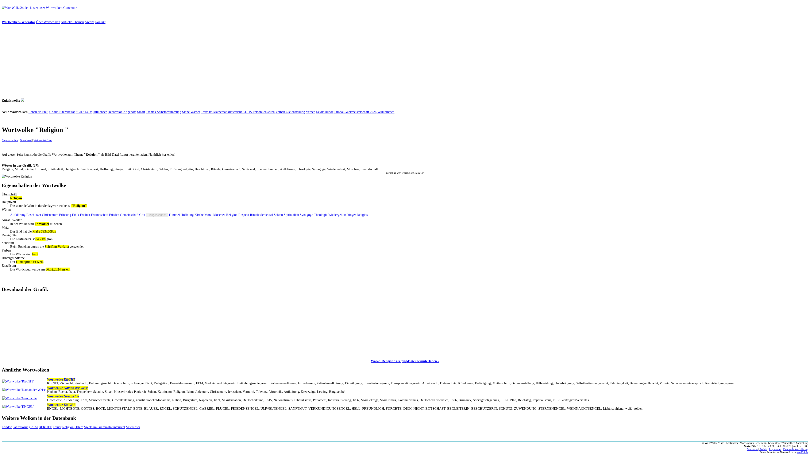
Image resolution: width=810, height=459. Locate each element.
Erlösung (65, 215)
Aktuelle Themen (72, 22)
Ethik (75, 215)
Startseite (752, 449)
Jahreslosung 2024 (25, 427)
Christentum (50, 215)
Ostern (78, 427)
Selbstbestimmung (169, 112)
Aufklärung (18, 215)
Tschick (151, 112)
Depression (115, 112)
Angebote (129, 112)
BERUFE (45, 427)
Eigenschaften (10, 140)
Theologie (320, 215)
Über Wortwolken (48, 22)
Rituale (254, 215)
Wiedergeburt (337, 215)
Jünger (351, 215)
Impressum (775, 449)
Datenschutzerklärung (795, 449)
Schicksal (266, 215)
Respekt (243, 215)
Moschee (219, 215)
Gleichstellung (295, 112)
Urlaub (54, 112)
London (7, 427)
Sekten (278, 215)
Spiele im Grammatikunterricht (104, 427)
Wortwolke (61, 379)
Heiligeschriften (157, 215)
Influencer (100, 112)
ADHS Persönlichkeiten (258, 112)
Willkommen (385, 112)
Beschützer (33, 215)
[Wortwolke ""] (22, 100)
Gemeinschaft (129, 215)
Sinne (186, 112)
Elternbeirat (67, 112)
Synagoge (306, 215)
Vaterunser (133, 427)
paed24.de (802, 452)
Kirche (199, 215)
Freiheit (85, 215)
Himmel (174, 215)
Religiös (362, 215)
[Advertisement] (128, 61)
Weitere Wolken (43, 140)
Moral (208, 215)
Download (26, 140)
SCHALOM (84, 112)
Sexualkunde (324, 112)
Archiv (89, 22)
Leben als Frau (38, 112)
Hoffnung (187, 215)
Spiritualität (291, 215)
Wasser (195, 112)
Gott (142, 215)
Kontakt (100, 22)
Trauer (57, 427)
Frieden (114, 215)
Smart (141, 112)
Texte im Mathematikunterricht (221, 112)
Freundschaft (99, 215)
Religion (232, 215)
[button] (405, 361)
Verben (280, 112)
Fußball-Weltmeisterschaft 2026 (355, 112)
